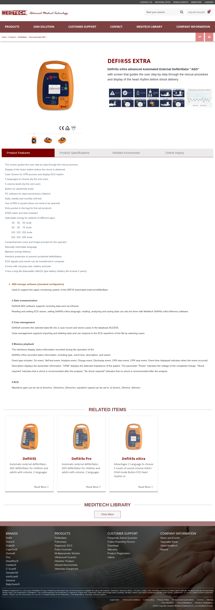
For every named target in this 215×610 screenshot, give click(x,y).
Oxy (8, 557)
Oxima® (10, 553)
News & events (180, 2)
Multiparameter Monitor (67, 553)
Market (164, 549)
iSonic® (10, 541)
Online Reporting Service (121, 541)
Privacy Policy (163, 600)
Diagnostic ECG (63, 545)
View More (107, 514)
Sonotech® (12, 572)
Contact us (146, 2)
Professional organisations (183, 600)
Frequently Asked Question (122, 537)
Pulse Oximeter (63, 549)
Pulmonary (61, 541)
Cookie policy (148, 600)
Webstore (196, 2)
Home (4, 37)
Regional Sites (162, 2)
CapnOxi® (11, 549)
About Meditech (169, 545)
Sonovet (10, 580)
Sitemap (210, 600)
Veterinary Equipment (66, 568)
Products (12, 37)
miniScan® (12, 576)
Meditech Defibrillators (204, 603)
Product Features (18, 153)
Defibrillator (22, 37)
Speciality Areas (169, 541)
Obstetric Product (64, 561)
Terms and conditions (131, 600)
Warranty (112, 549)
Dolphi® (10, 545)
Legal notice (114, 600)
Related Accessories (126, 153)
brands (12, 533)
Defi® (9, 537)
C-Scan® (11, 568)
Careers (209, 2)
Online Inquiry (174, 153)
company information (178, 533)
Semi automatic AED (37, 37)
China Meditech (167, 603)
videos (111, 557)
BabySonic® (13, 584)
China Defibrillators (184, 603)
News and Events (170, 537)
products (62, 533)
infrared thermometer (66, 564)
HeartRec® (12, 561)
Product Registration (119, 553)
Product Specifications (75, 153)
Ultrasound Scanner (65, 557)
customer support (123, 533)
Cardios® (11, 564)
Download (113, 545)
